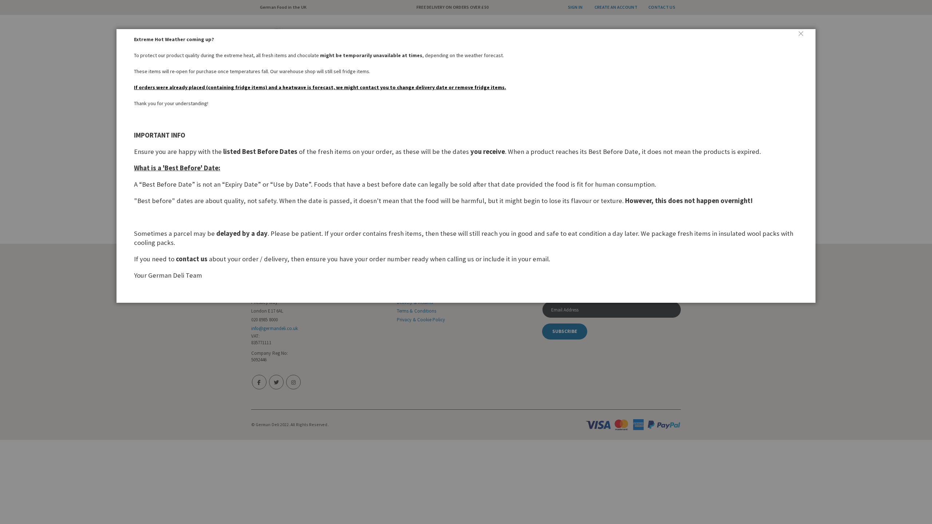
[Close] (803, 36)
